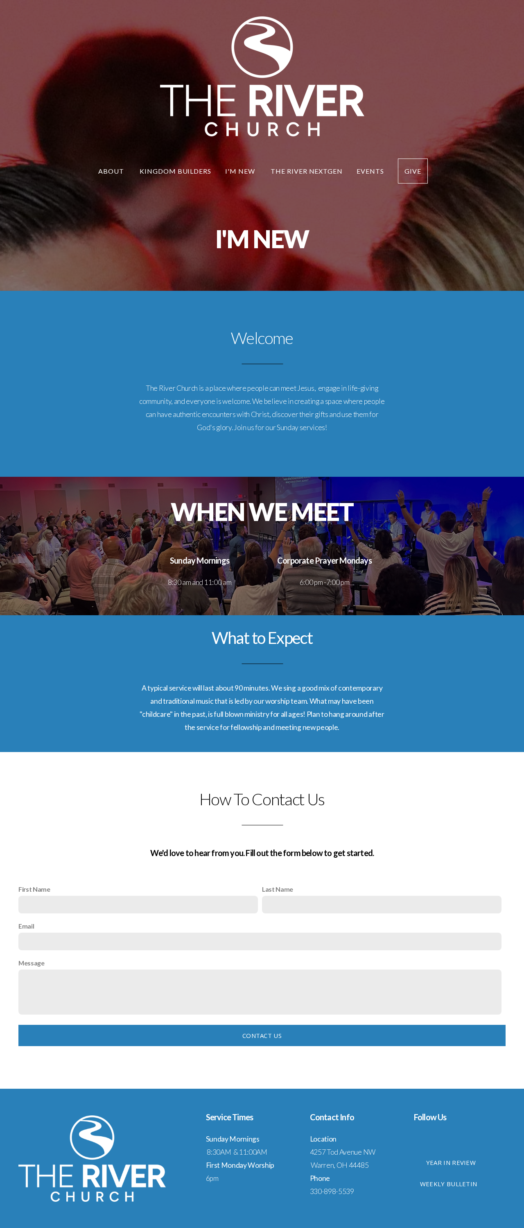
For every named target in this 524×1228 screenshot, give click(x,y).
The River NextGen (307, 171)
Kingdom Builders (175, 171)
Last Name (277, 889)
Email (26, 926)
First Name (34, 889)
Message (31, 963)
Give (412, 171)
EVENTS (370, 171)
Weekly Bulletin (448, 1184)
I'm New (241, 171)
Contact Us (262, 1035)
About (112, 171)
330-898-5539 (332, 1191)
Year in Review (451, 1162)
